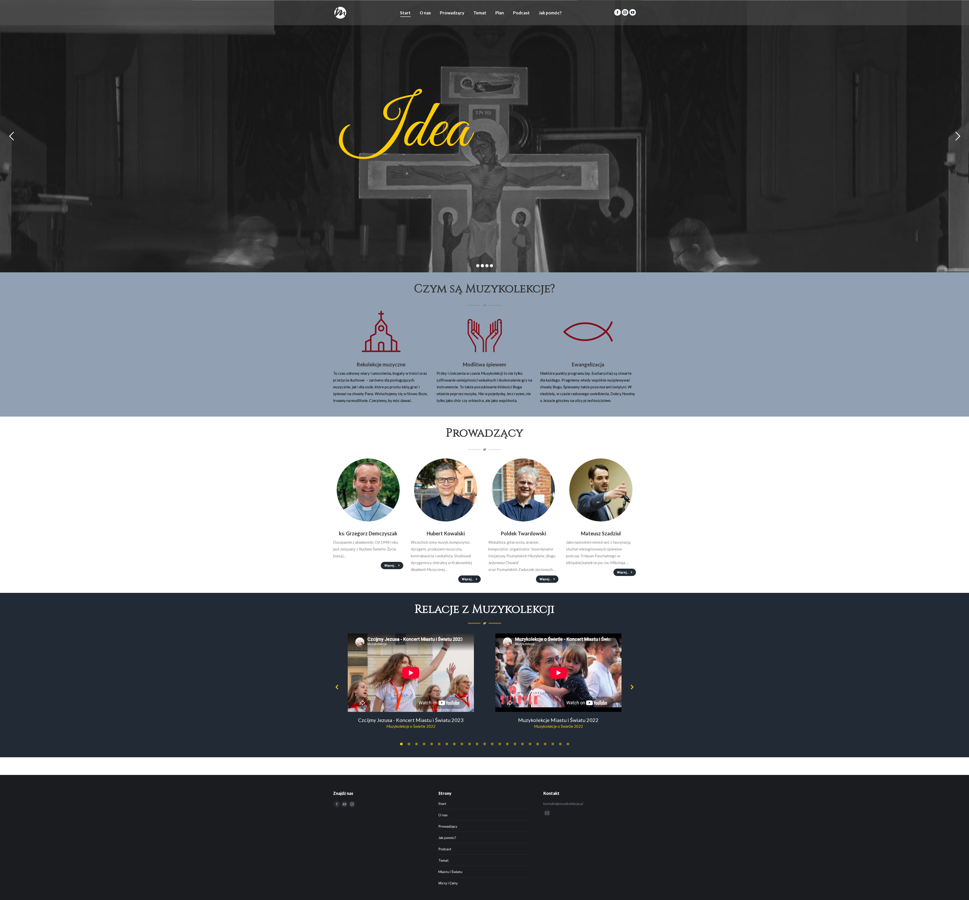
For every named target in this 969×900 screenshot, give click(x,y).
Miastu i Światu (450, 871)
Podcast (444, 849)
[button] (337, 687)
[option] (411, 682)
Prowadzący (447, 826)
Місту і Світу (448, 883)
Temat (443, 860)
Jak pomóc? (447, 837)
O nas (443, 815)
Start (442, 803)
